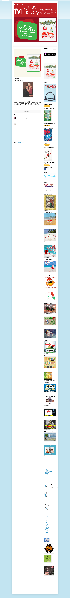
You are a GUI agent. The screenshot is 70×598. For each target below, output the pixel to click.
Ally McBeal (17, 112)
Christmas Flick (47, 476)
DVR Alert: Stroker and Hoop (47, 525)
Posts (46, 190)
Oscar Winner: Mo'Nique (47, 527)
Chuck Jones (47, 528)
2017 (45, 493)
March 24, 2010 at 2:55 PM (23, 123)
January (47, 533)
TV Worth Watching (47, 479)
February (47, 532)
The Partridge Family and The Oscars (47, 530)
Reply (17, 126)
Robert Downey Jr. (47, 520)
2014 (45, 496)
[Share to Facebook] (27, 111)
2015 (45, 495)
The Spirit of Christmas (48, 472)
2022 (45, 487)
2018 (45, 492)
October (47, 505)
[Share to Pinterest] (28, 111)
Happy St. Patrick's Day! (46, 522)
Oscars (20, 112)
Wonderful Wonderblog (48, 467)
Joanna (17, 123)
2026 (45, 485)
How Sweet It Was (47, 474)
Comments (46, 191)
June (46, 510)
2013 (45, 497)
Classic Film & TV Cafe (48, 475)
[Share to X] (26, 111)
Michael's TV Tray (47, 473)
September (47, 506)
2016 (45, 494)
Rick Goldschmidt (47, 478)
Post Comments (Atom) (21, 142)
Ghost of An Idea (47, 477)
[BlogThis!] (25, 111)
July (46, 509)
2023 (45, 486)
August (47, 508)
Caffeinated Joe (47, 470)
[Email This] (24, 111)
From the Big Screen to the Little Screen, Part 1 (47, 516)
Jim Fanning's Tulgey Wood (48, 471)
